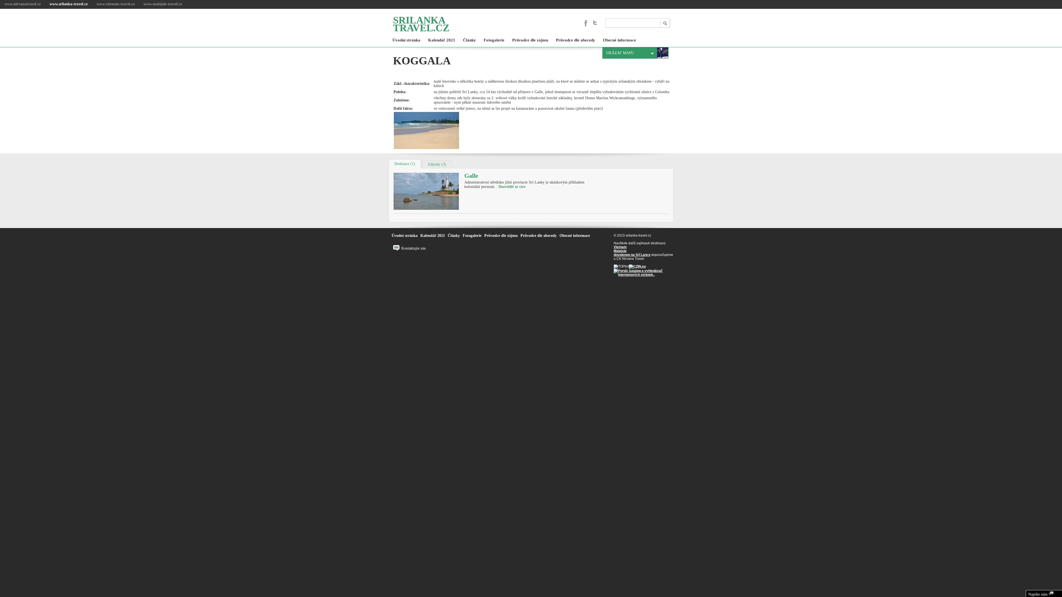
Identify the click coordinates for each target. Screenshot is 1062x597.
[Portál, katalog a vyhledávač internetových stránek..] (643, 275)
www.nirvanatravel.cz (22, 4)
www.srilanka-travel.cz (69, 4)
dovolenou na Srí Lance (632, 255)
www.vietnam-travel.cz (116, 4)
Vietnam (620, 247)
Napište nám (1038, 594)
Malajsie (620, 251)
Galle (471, 175)
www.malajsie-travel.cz (163, 4)
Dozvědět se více (512, 187)
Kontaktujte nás (413, 248)
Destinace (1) (404, 164)
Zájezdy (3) (437, 164)
